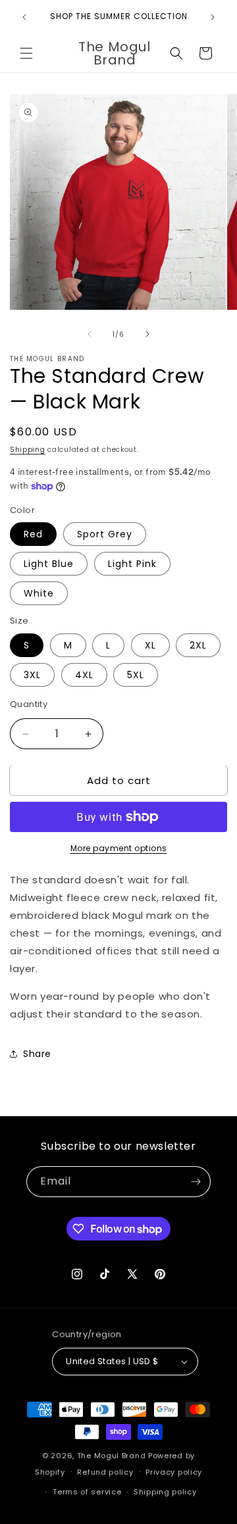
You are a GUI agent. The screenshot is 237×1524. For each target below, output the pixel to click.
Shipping (27, 450)
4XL (84, 674)
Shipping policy (165, 1492)
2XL (198, 645)
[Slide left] (89, 334)
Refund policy (105, 1472)
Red (33, 534)
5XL (135, 674)
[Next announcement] (212, 17)
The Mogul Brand (111, 1455)
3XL (32, 674)
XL (150, 645)
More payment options (118, 848)
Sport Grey (104, 534)
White (39, 593)
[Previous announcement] (24, 17)
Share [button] (37, 1053)
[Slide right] (147, 334)
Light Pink (132, 563)
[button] (26, 53)
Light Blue (49, 563)
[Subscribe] (195, 1181)
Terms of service (87, 1492)
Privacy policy (173, 1472)
